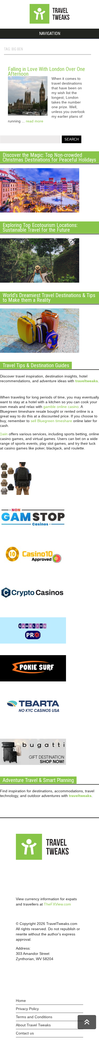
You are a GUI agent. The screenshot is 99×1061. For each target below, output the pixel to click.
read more (34, 121)
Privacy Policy (27, 1009)
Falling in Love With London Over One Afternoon (46, 71)
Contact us (25, 1033)
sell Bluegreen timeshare (51, 421)
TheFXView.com (57, 904)
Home (21, 1000)
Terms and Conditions (34, 1017)
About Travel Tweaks (33, 1025)
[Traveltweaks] (50, 22)
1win (4, 434)
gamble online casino (61, 407)
